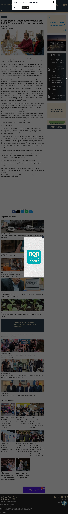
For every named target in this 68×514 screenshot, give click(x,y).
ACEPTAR (25, 7)
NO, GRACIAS (17, 7)
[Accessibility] (64, 503)
